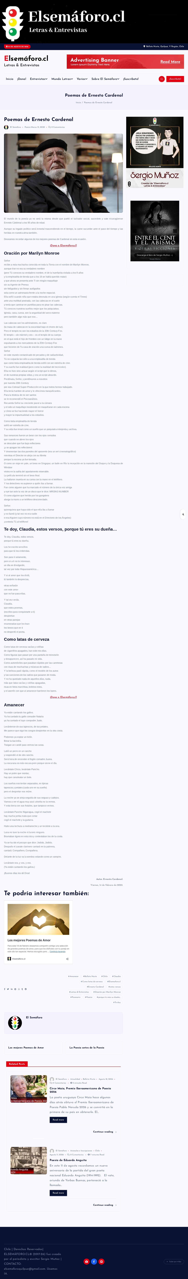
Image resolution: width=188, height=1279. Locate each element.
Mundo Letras (61, 79)
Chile (105, 976)
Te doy (118, 1002)
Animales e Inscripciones (81, 1151)
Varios (81, 79)
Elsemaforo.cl (115, 982)
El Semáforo (15, 127)
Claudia (117, 976)
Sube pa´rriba (175, 1262)
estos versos (115, 987)
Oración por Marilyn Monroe (108, 992)
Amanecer (74, 976)
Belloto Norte (91, 976)
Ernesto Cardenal (96, 987)
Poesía (27, 127)
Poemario (76, 997)
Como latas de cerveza (92, 982)
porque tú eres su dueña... (109, 997)
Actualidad (75, 1079)
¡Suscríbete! (131, 79)
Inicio (9, 79)
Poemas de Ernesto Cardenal (98, 103)
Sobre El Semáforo (104, 79)
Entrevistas (37, 79)
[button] (138, 231)
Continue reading (103, 1132)
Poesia (89, 997)
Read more (58, 1120)
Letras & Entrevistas (80, 992)
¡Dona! (21, 79)
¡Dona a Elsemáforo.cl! (63, 245)
